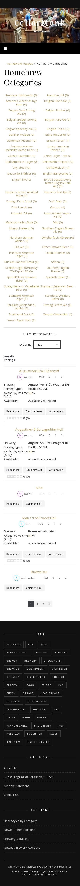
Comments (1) (34, 503)
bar (30, 644)
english (58, 676)
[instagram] (40, 3)
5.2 (30, 451)
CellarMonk (40, 22)
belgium (42, 652)
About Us (10, 768)
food (30, 685)
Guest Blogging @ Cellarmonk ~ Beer (28, 777)
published (34, 733)
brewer (12, 660)
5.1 (30, 535)
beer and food (18, 652)
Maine (11, 717)
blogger (61, 652)
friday (46, 685)
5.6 (30, 393)
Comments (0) (34, 588)
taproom (13, 741)
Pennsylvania (17, 725)
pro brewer (42, 725)
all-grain (14, 644)
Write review (56, 411)
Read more (12, 411)
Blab (39, 487)
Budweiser (39, 572)
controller (36, 668)
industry (40, 709)
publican (13, 733)
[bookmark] (45, 3)
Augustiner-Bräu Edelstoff (39, 371)
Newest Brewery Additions (22, 847)
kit (56, 709)
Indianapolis (16, 709)
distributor (36, 676)
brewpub (13, 668)
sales (54, 733)
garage (28, 693)
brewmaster (53, 660)
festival (13, 685)
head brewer (50, 693)
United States (39, 741)
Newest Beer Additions (19, 830)
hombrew (13, 701)
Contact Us (11, 795)
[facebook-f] (35, 3)
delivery (13, 676)
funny (11, 693)
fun (61, 685)
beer (44, 644)
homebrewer (37, 701)
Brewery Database (16, 839)
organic (43, 717)
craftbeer (59, 668)
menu (26, 717)
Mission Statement (16, 786)
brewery (30, 660)
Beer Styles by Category (20, 821)
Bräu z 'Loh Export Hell (39, 518)
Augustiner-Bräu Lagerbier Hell (39, 429)
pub (61, 725)
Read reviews (34, 411)
